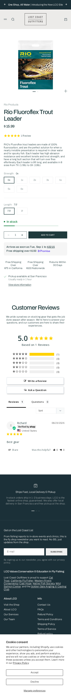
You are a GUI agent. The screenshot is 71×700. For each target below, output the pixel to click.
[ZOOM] (65, 91)
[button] (55, 449)
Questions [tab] (37, 401)
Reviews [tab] (14, 401)
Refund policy (45, 633)
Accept (34, 672)
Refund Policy (45, 614)
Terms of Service (46, 629)
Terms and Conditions (49, 619)
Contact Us (43, 604)
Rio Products (11, 104)
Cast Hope (25, 583)
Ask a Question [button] (37, 390)
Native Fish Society (43, 583)
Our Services (11, 614)
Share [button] (14, 449)
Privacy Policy (21, 663)
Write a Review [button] (37, 381)
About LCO (10, 609)
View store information (19, 284)
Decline (34, 681)
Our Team (9, 619)
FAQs (40, 609)
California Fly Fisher (22, 580)
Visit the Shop (12, 604)
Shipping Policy (46, 624)
